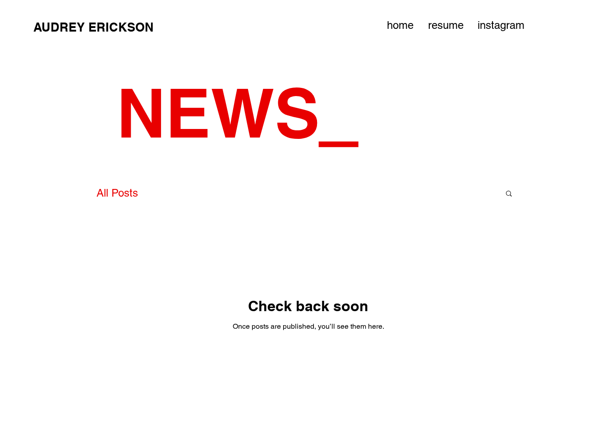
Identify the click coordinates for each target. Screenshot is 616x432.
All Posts (117, 193)
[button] (509, 194)
